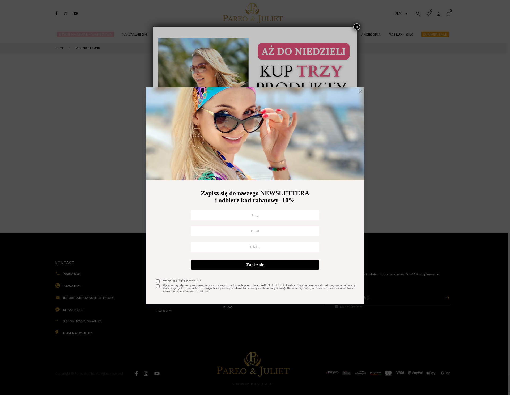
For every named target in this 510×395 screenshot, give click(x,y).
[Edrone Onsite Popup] (255, 197)
